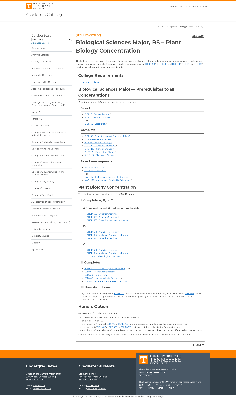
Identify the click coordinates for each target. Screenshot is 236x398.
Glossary (35, 243)
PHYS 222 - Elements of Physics (99, 155)
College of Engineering (42, 181)
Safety (161, 388)
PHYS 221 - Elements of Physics (99, 152)
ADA (141, 388)
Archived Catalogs (40, 55)
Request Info (177, 6)
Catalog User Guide (41, 61)
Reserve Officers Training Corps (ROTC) (50, 222)
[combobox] (181, 26)
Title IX (171, 388)
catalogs (79, 396)
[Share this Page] (196, 36)
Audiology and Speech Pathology (48, 202)
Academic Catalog (44, 14)
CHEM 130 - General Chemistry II (100, 149)
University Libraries (40, 229)
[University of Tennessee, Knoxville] (39, 8)
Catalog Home (38, 48)
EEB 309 (189, 293)
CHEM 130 (162, 64)
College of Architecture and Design (48, 142)
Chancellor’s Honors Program (45, 209)
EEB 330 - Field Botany (95, 275)
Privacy (150, 388)
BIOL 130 (198, 64)
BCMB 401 (119, 293)
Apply (195, 6)
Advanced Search (40, 43)
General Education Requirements (48, 95)
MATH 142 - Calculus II (95, 171)
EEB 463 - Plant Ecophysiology (99, 272)
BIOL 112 (186, 64)
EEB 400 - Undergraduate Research (102, 278)
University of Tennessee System (181, 382)
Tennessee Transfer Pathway (167, 385)
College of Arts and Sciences (45, 149)
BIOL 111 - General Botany (96, 114)
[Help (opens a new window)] (202, 36)
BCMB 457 (125, 327)
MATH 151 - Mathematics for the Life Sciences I (106, 177)
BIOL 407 (101, 327)
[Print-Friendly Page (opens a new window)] (199, 36)
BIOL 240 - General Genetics (98, 139)
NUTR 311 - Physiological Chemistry (104, 256)
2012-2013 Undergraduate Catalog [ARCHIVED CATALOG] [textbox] (180, 27)
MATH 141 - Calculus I (94, 167)
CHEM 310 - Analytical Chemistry (103, 232)
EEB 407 (113, 327)
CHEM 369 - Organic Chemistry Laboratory (107, 220)
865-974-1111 (39, 385)
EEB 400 (110, 324)
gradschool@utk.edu (95, 388)
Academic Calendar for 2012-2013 (47, 68)
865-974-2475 (92, 385)
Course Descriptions (41, 125)
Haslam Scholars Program (44, 215)
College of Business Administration (48, 155)
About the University (41, 75)
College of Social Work (42, 195)
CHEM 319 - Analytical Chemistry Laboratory (108, 235)
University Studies (40, 236)
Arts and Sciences (91, 82)
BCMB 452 (123, 324)
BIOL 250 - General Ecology (98, 142)
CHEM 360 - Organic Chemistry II (103, 217)
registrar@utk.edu (42, 388)
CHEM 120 (150, 64)
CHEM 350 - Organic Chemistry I (102, 214)
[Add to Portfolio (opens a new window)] (193, 36)
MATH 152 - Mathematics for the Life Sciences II (107, 180)
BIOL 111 (176, 64)
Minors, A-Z (36, 119)
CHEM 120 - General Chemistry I (100, 146)
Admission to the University (44, 82)
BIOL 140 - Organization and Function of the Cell (108, 136)
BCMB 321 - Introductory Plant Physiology (105, 268)
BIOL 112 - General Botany (97, 117)
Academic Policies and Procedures (48, 89)
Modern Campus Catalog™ (150, 396)
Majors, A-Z (36, 112)
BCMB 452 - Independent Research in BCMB (106, 281)
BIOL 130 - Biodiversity (95, 124)
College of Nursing (40, 188)
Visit (187, 6)
